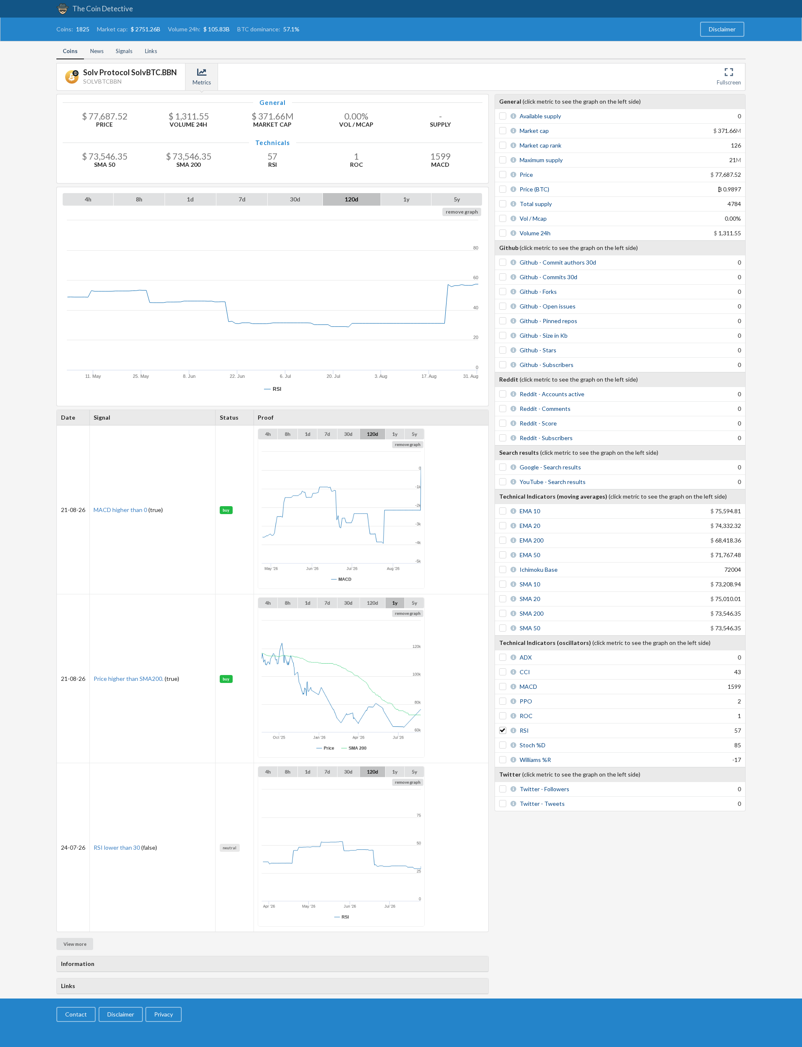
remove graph (462, 212)
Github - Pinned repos (548, 320)
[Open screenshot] (341, 586)
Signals (124, 51)
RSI (524, 730)
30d (295, 199)
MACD (528, 686)
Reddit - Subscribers (546, 437)
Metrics (202, 82)
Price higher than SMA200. (128, 678)
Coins (70, 51)
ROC (526, 715)
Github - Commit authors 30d (558, 262)
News (97, 51)
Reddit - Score (538, 423)
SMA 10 (530, 584)
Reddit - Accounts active (552, 393)
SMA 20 (530, 598)
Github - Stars (538, 350)
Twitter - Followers (544, 788)
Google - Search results (550, 467)
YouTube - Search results (553, 481)
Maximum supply (541, 159)
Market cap (534, 130)
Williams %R (535, 759)
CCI (525, 671)
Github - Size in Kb (544, 335)
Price (526, 174)
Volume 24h (535, 233)
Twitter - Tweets (542, 803)
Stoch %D (533, 745)
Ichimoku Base (539, 569)
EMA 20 (530, 525)
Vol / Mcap (533, 218)
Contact (76, 1014)
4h (88, 199)
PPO (526, 701)
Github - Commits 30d (548, 276)
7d (242, 199)
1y (406, 199)
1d (190, 199)
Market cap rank (540, 145)
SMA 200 (531, 613)
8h (139, 199)
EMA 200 (531, 540)
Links (151, 51)
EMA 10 (530, 511)
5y (457, 199)
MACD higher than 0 (120, 509)
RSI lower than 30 (117, 847)
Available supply (540, 116)
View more (74, 944)
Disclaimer (722, 29)
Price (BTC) (534, 189)
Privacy (163, 1014)
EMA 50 (530, 554)
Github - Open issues (548, 306)
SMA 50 (530, 628)
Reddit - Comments (545, 408)
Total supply (536, 203)
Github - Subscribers (547, 364)
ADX (526, 657)
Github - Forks (538, 291)
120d (351, 199)
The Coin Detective (102, 8)
